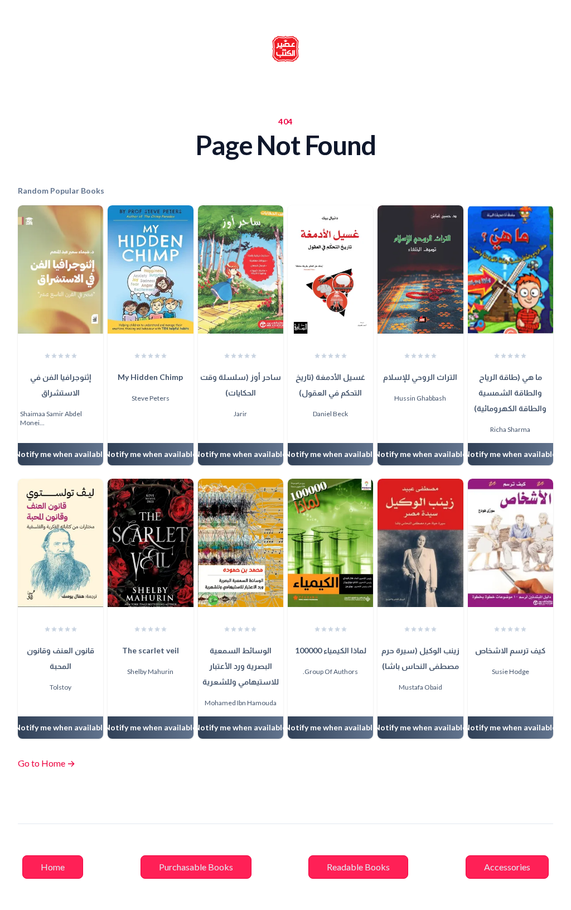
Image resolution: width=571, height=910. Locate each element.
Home (53, 866)
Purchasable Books (196, 866)
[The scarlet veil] (150, 543)
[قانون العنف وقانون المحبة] (60, 543)
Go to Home (46, 763)
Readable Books (358, 866)
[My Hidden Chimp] (150, 269)
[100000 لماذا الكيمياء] (330, 543)
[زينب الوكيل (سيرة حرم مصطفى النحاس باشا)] (420, 543)
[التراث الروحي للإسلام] (420, 269)
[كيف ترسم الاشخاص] (510, 543)
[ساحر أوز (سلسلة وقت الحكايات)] (240, 269)
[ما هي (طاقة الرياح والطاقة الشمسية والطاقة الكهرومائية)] (510, 269)
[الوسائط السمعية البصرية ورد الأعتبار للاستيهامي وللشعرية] (240, 543)
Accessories (507, 866)
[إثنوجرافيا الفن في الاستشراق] (60, 269)
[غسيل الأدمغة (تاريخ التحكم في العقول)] (330, 269)
